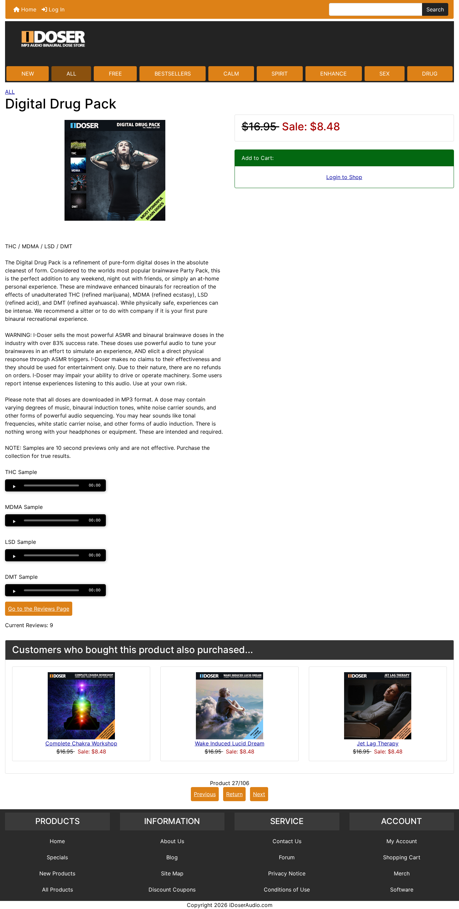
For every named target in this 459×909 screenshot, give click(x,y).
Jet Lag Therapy (378, 743)
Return (234, 794)
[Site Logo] (229, 44)
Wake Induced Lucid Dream (229, 743)
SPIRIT (280, 73)
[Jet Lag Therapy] (377, 705)
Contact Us (287, 841)
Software (401, 889)
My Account (401, 841)
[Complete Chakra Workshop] (81, 705)
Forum (287, 857)
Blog (172, 857)
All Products (57, 889)
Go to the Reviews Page (38, 608)
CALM (231, 73)
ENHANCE (333, 73)
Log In (56, 9)
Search (435, 9)
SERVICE (286, 821)
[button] (447, 875)
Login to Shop (344, 177)
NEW (28, 73)
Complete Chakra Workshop (81, 743)
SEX (384, 73)
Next (259, 794)
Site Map (172, 873)
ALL (71, 73)
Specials (57, 857)
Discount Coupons (172, 889)
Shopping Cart (401, 857)
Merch (402, 873)
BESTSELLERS (173, 73)
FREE (115, 73)
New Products (57, 873)
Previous (205, 794)
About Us (172, 841)
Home (27, 9)
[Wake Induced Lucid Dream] (229, 705)
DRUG (429, 73)
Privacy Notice (286, 873)
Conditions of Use (287, 889)
